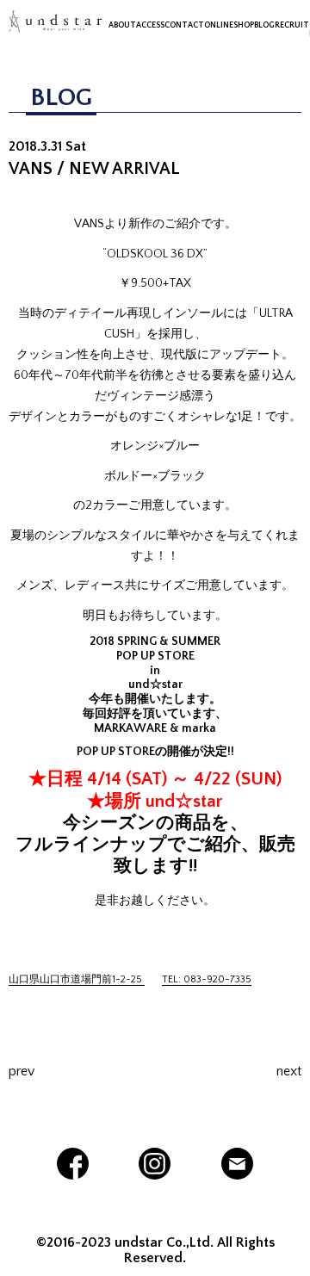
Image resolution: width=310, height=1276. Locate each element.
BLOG (264, 25)
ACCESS (150, 25)
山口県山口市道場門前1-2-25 (77, 979)
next (288, 1071)
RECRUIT (292, 25)
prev (21, 1071)
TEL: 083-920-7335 (206, 979)
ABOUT (122, 25)
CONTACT (184, 25)
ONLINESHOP (229, 25)
